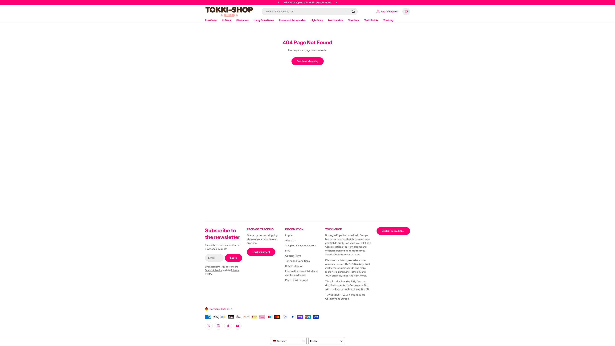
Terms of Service (213, 270)
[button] (279, 2)
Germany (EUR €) (219, 308)
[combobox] (310, 11)
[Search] (353, 11)
